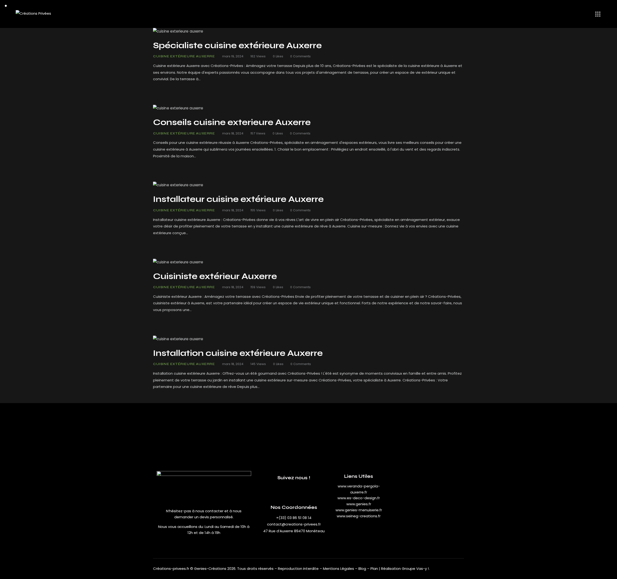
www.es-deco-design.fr (358, 497)
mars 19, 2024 (232, 56)
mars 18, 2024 (232, 133)
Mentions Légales (338, 568)
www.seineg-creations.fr (359, 516)
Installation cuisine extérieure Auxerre (238, 353)
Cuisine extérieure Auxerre (184, 56)
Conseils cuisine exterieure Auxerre (232, 122)
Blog (362, 568)
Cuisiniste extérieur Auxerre (215, 276)
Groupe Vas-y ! (415, 568)
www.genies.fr (358, 503)
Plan (374, 568)
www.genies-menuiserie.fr (358, 509)
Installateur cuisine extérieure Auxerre (238, 199)
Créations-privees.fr (171, 568)
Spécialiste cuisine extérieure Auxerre (237, 45)
